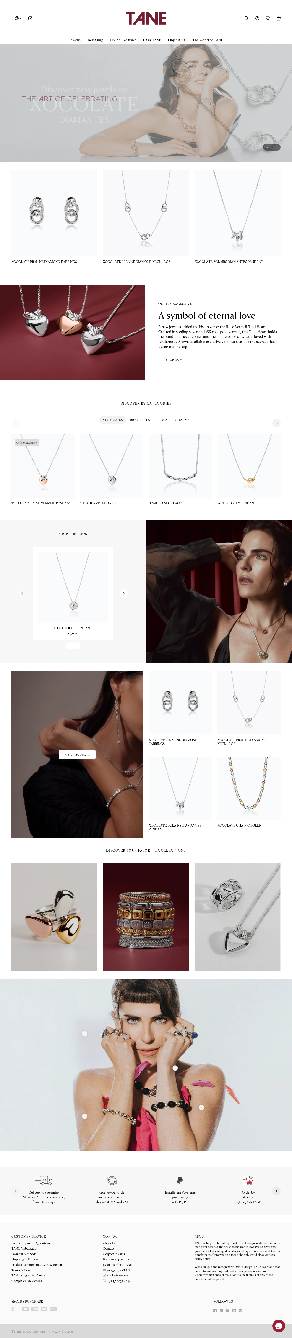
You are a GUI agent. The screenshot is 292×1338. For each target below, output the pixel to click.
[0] (84, 1091)
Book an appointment (118, 1259)
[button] (75, 40)
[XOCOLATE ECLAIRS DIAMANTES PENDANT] (238, 189)
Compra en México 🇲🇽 (26, 1280)
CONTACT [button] (111, 1236)
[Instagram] (227, 1311)
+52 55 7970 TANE (119, 1270)
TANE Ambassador (24, 1248)
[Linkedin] (234, 1311)
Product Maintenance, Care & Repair (36, 1264)
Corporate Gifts (114, 1253)
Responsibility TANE (117, 1264)
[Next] (276, 399)
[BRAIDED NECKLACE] (180, 441)
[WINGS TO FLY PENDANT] (249, 441)
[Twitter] (221, 1311)
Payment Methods (23, 1253)
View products (77, 730)
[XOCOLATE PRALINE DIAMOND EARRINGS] (54, 189)
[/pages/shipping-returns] (43, 1156)
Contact (108, 1248)
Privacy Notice (60, 1331)
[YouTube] (240, 1311)
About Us (109, 1243)
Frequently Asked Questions (30, 1243)
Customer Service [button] (28, 1236)
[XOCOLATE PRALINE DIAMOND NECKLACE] (146, 189)
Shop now (174, 335)
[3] (84, 1009)
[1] (175, 1043)
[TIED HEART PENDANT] (111, 441)
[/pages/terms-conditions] (180, 1156)
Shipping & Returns (25, 1259)
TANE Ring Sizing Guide (28, 1275)
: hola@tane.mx (117, 1275)
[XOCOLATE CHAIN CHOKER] (249, 763)
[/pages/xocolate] (146, 87)
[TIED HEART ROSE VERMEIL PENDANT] (43, 441)
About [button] (201, 1236)
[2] (201, 1083)
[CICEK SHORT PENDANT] (73, 562)
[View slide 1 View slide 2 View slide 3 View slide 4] (146, 87)
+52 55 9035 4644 (118, 1280)
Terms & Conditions (25, 1270)
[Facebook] (215, 1311)
